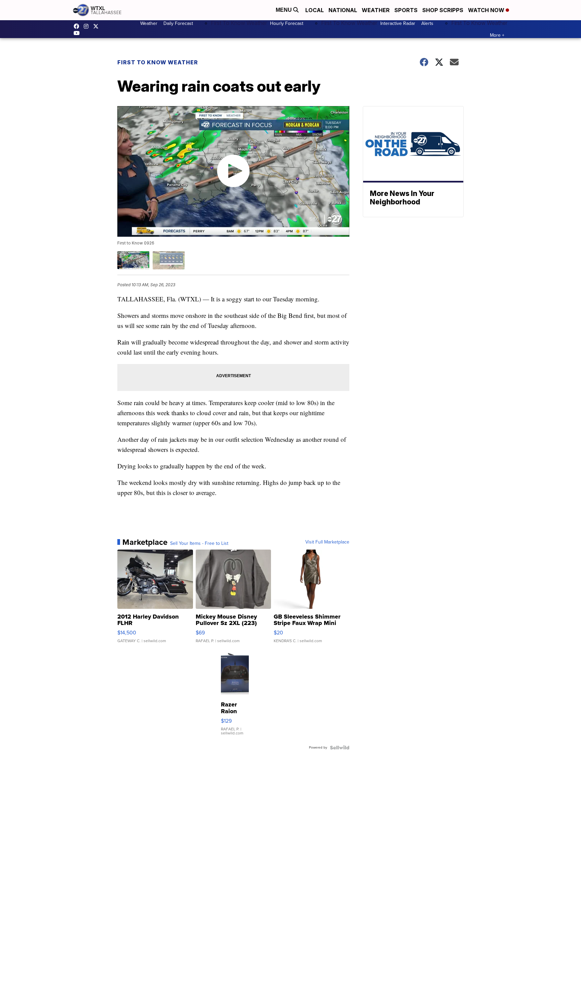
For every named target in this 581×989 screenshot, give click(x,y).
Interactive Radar (397, 23)
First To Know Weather (239, 23)
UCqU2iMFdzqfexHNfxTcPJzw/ (78, 33)
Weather (376, 10)
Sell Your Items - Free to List (199, 543)
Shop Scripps (442, 10)
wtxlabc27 (88, 26)
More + (497, 35)
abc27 (97, 26)
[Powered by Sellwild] (339, 747)
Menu (284, 10)
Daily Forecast (178, 23)
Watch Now (487, 10)
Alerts (427, 23)
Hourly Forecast (286, 23)
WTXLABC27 (78, 26)
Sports (406, 10)
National (342, 10)
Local (314, 10)
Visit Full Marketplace (327, 542)
